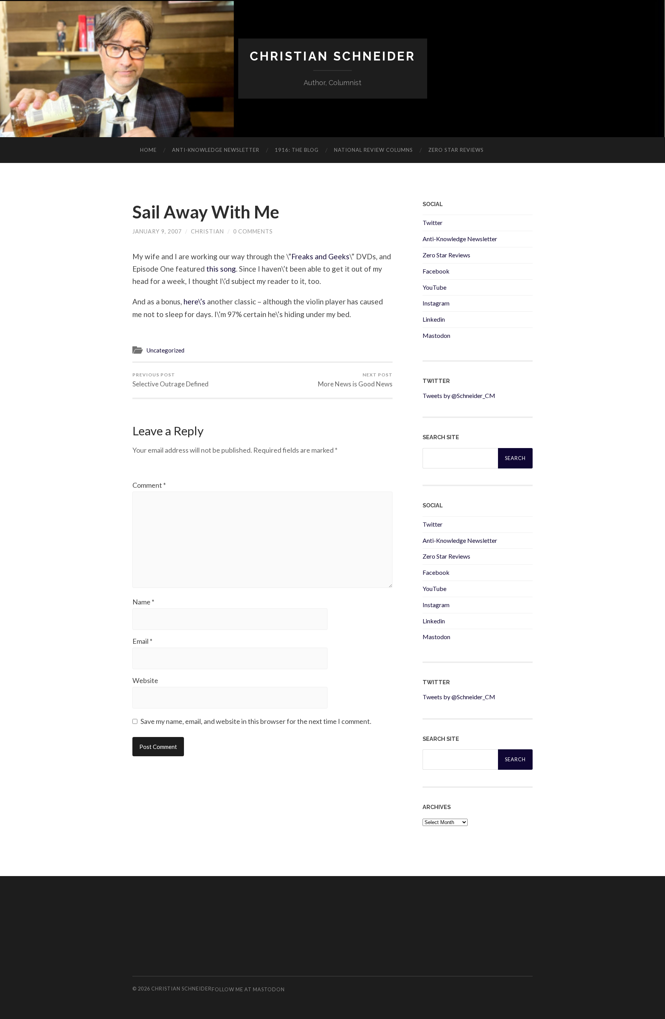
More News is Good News (355, 380)
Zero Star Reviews (456, 150)
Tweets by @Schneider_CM (459, 395)
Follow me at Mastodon (248, 989)
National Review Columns (373, 150)
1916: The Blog (297, 150)
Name (143, 601)
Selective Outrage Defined (170, 380)
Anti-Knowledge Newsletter (460, 238)
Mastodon (436, 335)
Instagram (436, 303)
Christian (207, 231)
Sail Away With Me (205, 211)
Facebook (436, 271)
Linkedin (434, 319)
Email (142, 641)
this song (221, 268)
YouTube (434, 287)
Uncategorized (165, 350)
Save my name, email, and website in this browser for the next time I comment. (255, 721)
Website (145, 680)
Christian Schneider (333, 56)
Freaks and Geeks (320, 256)
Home (148, 150)
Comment (149, 485)
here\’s (195, 301)
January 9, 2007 (157, 231)
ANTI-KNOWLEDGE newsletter (215, 150)
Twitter (433, 222)
